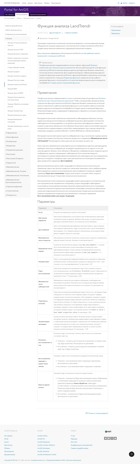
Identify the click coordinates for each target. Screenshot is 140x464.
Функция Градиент (14, 72)
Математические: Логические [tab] (18, 175)
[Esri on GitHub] (112, 438)
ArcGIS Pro (41, 439)
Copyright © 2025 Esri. (11, 460)
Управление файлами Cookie (55, 460)
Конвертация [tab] (12, 141)
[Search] (118, 3)
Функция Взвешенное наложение (15, 121)
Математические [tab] (13, 167)
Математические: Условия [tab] (16, 171)
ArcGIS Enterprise (12, 3)
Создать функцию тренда (16, 67)
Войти (125, 3)
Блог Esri (74, 442)
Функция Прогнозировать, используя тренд (16, 98)
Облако (47, 3)
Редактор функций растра (13, 26)
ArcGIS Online (42, 436)
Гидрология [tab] (11, 163)
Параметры (115, 33)
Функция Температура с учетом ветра (18, 127)
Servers (30, 3)
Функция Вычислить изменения (18, 54)
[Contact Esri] (115, 438)
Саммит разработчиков (79, 448)
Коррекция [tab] (11, 146)
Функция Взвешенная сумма (17, 115)
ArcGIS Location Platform (46, 445)
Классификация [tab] (12, 137)
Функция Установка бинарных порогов (17, 44)
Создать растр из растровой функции (65, 83)
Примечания (115, 30)
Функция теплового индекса (17, 76)
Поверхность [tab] (12, 195)
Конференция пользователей (81, 445)
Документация (9, 454)
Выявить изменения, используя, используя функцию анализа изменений (18, 60)
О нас (73, 436)
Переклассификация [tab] (14, 186)
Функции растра (29, 18)
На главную (9, 14)
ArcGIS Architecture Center (47, 454)
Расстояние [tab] (11, 154)
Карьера (74, 439)
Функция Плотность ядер (16, 80)
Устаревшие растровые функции (16, 34)
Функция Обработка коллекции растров (18, 105)
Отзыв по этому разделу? (98, 413)
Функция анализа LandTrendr (17, 84)
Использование (22, 14)
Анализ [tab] (9, 38)
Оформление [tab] (12, 133)
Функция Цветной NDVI (15, 93)
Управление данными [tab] (15, 150)
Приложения (55, 3)
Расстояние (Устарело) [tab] (15, 158)
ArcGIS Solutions (43, 451)
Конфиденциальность (38, 460)
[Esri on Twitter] (105, 438)
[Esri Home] (108, 431)
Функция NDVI (12, 89)
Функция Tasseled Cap (15, 111)
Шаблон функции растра (13, 30)
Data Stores (38, 3)
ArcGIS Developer (44, 448)
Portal (24, 3)
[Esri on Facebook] (108, 438)
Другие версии (55, 33)
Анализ (19, 18)
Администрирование (38, 14)
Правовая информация (73, 460)
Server (6, 442)
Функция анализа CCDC (15, 49)
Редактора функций (72, 78)
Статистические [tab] (12, 191)
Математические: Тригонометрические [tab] (13, 181)
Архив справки (71, 33)
